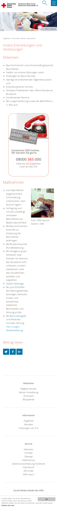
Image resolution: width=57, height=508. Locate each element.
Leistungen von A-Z (28, 427)
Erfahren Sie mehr (8, 505)
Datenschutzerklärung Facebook (28, 463)
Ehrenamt (29, 395)
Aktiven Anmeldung (28, 392)
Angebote (28, 420)
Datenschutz (28, 460)
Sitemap (28, 456)
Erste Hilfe (15, 38)
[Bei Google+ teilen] (19, 352)
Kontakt (29, 452)
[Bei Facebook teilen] (13, 352)
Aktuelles (28, 424)
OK (46, 499)
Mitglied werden (28, 388)
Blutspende (28, 399)
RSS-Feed (28, 470)
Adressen (28, 449)
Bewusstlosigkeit (18, 315)
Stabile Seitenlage (15, 283)
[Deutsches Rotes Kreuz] (9, 6)
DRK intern (28, 474)
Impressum (28, 467)
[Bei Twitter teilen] (6, 352)
